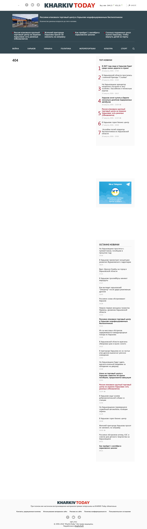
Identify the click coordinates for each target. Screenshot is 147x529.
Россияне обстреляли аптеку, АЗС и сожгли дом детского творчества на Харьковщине (114, 436)
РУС (75, 522)
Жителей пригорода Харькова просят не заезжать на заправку (55, 34)
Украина (48, 48)
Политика (66, 48)
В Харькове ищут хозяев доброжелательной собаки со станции (112, 398)
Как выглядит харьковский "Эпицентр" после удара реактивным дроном (114, 289)
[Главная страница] (73, 502)
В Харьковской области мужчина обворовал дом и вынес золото (113, 342)
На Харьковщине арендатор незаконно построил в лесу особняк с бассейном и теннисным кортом (117, 87)
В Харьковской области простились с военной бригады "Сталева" (117, 76)
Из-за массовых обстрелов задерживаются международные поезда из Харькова (113, 332)
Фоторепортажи (87, 48)
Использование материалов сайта (55, 511)
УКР (71, 522)
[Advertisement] (115, 163)
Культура (108, 48)
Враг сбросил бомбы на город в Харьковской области (113, 270)
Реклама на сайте (76, 511)
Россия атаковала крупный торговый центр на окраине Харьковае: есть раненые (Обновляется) (27, 35)
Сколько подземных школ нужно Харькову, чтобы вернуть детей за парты (118, 34)
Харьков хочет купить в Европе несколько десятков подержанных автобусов (117, 99)
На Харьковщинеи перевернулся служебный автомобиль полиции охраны (113, 409)
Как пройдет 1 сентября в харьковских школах (87, 33)
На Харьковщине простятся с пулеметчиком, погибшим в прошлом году (111, 250)
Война (15, 48)
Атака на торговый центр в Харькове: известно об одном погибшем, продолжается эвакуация (115, 375)
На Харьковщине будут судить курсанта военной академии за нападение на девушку (112, 364)
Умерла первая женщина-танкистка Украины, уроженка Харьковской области (114, 310)
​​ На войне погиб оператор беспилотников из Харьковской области (115, 131)
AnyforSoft (79, 526)
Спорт (124, 48)
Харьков (31, 48)
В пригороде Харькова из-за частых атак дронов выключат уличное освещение (114, 353)
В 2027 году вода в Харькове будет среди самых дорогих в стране (117, 67)
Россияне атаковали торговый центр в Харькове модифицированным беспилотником (81, 17)
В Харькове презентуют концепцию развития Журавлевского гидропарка (115, 261)
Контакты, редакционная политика (28, 511)
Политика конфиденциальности (95, 511)
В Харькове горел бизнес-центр (115, 122)
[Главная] (70, 5)
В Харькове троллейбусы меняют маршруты (113, 279)
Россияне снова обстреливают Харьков (112, 299)
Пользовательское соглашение (120, 511)
